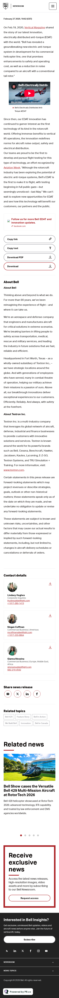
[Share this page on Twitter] (17, 694)
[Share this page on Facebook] (37, 694)
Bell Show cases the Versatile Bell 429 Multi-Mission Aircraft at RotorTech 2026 (29, 790)
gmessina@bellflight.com (19, 667)
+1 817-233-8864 (15, 635)
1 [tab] (21, 835)
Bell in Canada (41, 723)
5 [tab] (38, 835)
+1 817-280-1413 (15, 603)
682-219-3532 (14, 669)
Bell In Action (40, 717)
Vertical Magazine (34, 27)
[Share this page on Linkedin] (27, 694)
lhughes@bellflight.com (18, 600)
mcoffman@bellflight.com (19, 632)
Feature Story (23, 717)
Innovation (26, 723)
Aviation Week (12, 167)
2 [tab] (25, 835)
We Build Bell (11, 723)
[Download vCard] (50, 583)
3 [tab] (29, 835)
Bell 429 (9, 717)
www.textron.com (14, 469)
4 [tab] (34, 835)
